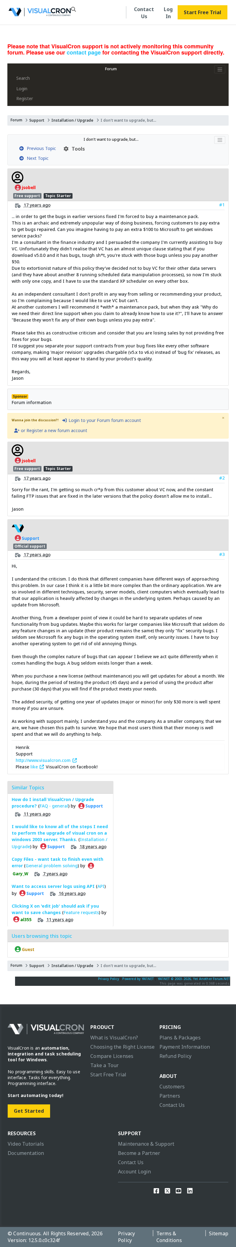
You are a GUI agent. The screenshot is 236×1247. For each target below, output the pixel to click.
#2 (222, 478)
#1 (222, 205)
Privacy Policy (108, 979)
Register (24, 98)
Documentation (26, 1153)
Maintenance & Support (146, 1143)
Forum (111, 68)
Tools (77, 148)
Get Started (29, 1110)
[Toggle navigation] (219, 69)
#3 (222, 554)
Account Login (134, 1171)
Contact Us (144, 13)
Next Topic (36, 158)
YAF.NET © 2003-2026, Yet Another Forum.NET (194, 979)
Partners (169, 1095)
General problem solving (52, 865)
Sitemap (218, 1233)
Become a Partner (139, 1153)
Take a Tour (104, 1065)
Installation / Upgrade (72, 120)
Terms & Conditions (169, 1237)
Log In (168, 13)
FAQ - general (54, 806)
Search (23, 78)
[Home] (40, 14)
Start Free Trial (202, 12)
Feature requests (81, 912)
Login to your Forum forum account (104, 420)
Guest (27, 949)
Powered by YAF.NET (138, 979)
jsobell (28, 187)
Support (36, 120)
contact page (84, 52)
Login (21, 88)
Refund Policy (175, 1056)
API (100, 886)
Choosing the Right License (122, 1046)
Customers (172, 1086)
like (34, 767)
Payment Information (184, 1046)
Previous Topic (40, 148)
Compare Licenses (111, 1056)
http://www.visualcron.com (44, 760)
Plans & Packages (180, 1037)
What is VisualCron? (114, 1037)
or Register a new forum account (53, 430)
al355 (25, 919)
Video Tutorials (26, 1143)
